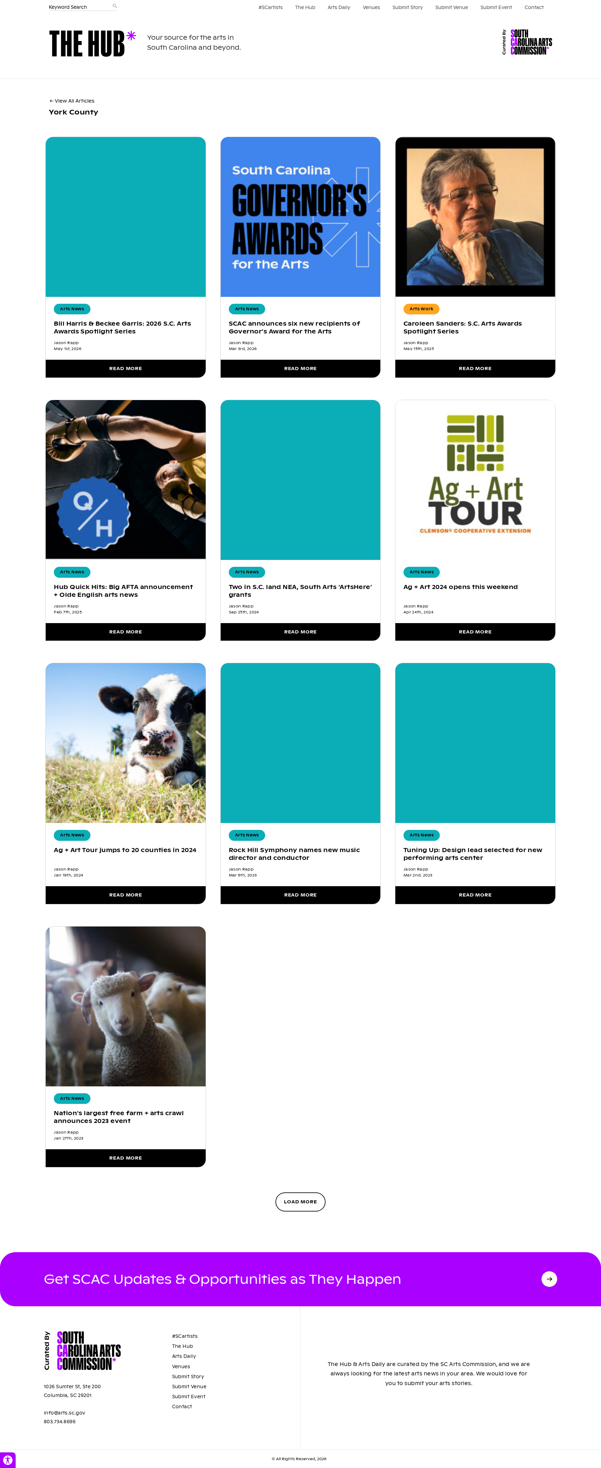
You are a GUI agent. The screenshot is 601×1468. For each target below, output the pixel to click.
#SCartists (271, 7)
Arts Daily (339, 7)
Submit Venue (451, 7)
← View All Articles (72, 101)
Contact (534, 7)
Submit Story (408, 7)
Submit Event (496, 7)
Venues (371, 7)
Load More (300, 1202)
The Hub (305, 7)
